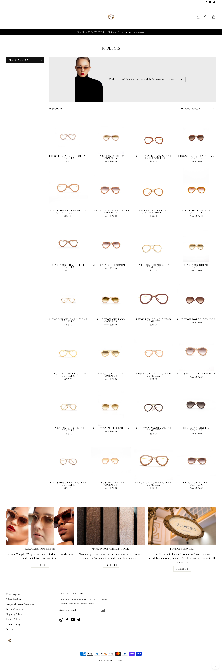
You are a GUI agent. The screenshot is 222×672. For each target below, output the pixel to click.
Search (9, 629)
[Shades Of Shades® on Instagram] (61, 620)
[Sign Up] (103, 610)
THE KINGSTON (18, 60)
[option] (111, 32)
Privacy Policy (13, 624)
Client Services (13, 599)
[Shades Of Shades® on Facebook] (67, 620)
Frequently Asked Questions (20, 604)
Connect (182, 568)
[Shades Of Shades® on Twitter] (79, 620)
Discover (40, 565)
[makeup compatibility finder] (111, 526)
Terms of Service (14, 609)
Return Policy (13, 619)
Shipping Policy (14, 614)
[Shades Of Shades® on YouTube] (73, 620)
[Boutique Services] (182, 526)
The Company (13, 594)
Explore (111, 565)
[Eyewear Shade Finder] (40, 526)
